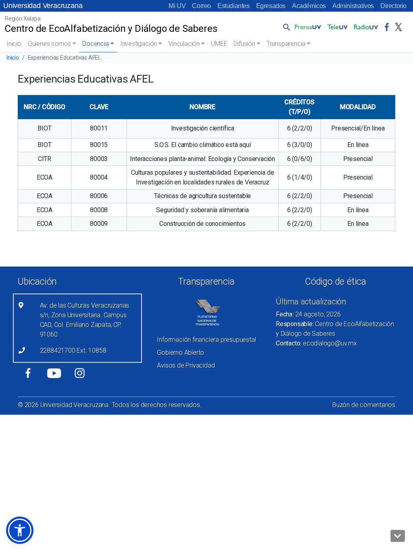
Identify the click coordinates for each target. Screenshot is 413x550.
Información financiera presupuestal (206, 339)
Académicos (309, 5)
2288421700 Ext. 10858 (73, 350)
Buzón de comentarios (363, 405)
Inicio (13, 44)
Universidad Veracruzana (42, 6)
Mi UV (177, 5)
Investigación (138, 44)
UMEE (219, 44)
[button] (285, 27)
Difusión (244, 44)
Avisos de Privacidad (186, 365)
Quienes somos (49, 44)
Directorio (393, 5)
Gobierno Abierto (180, 352)
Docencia (95, 44)
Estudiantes (233, 5)
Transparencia (286, 44)
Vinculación (184, 44)
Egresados (271, 5)
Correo (201, 5)
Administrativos (353, 5)
